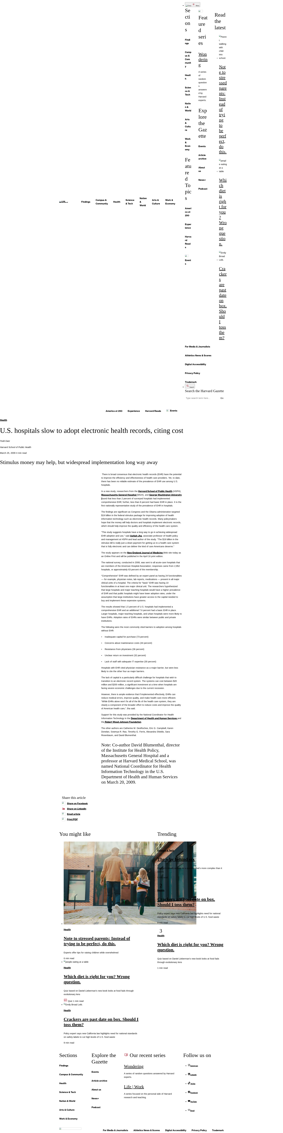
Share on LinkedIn (76, 808)
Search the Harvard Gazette (204, 391)
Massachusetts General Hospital (119, 494)
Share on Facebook (77, 803)
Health (3, 420)
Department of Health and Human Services (154, 718)
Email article (73, 814)
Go (221, 398)
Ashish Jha (136, 535)
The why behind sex (176, 859)
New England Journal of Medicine (145, 552)
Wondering (202, 59)
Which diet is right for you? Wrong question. (223, 212)
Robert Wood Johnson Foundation (122, 722)
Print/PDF (72, 819)
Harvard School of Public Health (155, 491)
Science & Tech (165, 850)
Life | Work (134, 1086)
